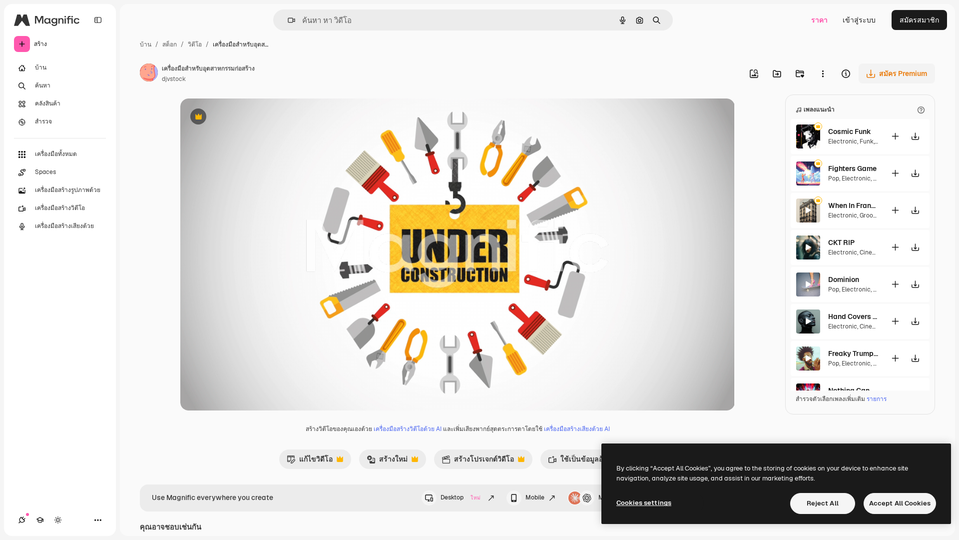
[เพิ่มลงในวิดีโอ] (895, 136)
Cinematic (874, 252)
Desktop (460, 498)
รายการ (877, 399)
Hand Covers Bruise (853, 316)
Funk (867, 142)
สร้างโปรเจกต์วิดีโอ (478, 461)
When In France (853, 205)
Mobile (534, 498)
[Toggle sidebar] (98, 20)
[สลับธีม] (58, 520)
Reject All (823, 503)
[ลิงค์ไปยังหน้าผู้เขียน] (149, 74)
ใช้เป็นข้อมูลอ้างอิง (583, 461)
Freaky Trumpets (853, 353)
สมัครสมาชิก (919, 20)
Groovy (869, 216)
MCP (605, 498)
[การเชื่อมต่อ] (22, 520)
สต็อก (169, 44)
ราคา (819, 20)
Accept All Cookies (900, 503)
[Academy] (40, 520)
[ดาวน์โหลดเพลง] (915, 136)
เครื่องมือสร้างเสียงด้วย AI (577, 429)
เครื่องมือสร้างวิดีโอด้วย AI (408, 429)
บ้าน (145, 44)
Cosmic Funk (849, 131)
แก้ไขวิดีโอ (310, 461)
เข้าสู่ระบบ (859, 20)
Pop (833, 178)
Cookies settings (643, 502)
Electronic (842, 142)
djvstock (174, 79)
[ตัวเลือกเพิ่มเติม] (823, 74)
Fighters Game (852, 168)
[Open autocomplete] (287, 20)
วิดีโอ (195, 44)
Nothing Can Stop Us (853, 390)
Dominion (843, 279)
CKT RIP (841, 242)
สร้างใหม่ (387, 461)
